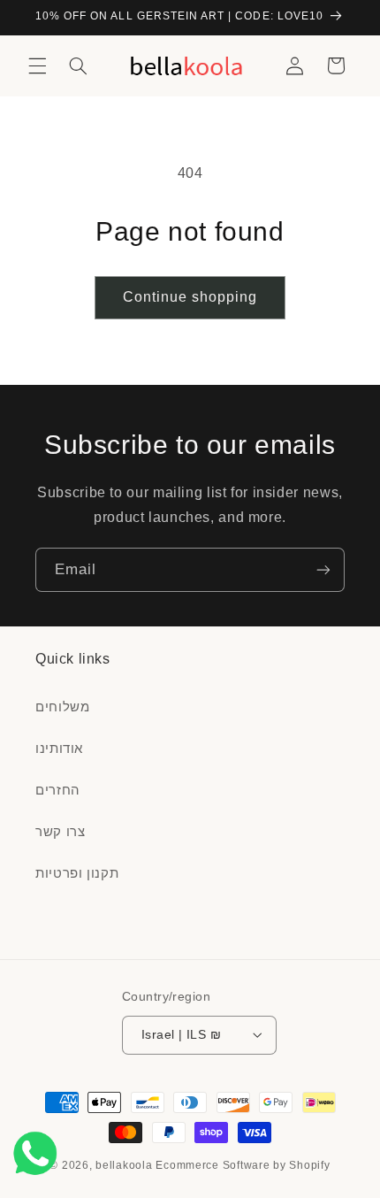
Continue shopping (190, 296)
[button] (37, 65)
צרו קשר (60, 832)
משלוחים (62, 707)
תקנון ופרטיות (76, 873)
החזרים (57, 790)
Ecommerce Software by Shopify (243, 1165)
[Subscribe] (323, 569)
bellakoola (125, 1165)
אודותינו (59, 748)
